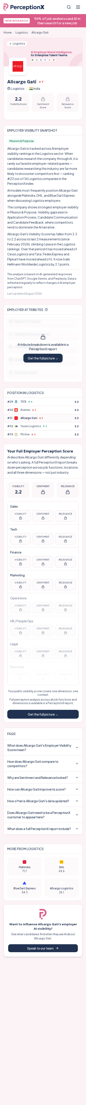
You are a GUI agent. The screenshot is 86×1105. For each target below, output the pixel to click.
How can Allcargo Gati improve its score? (36, 789)
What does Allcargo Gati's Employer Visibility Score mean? (39, 747)
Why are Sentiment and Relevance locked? (37, 778)
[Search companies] (69, 7)
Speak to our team (40, 948)
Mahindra (28, 195)
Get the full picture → (43, 358)
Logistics (21, 32)
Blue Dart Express (62, 195)
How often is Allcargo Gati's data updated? (38, 801)
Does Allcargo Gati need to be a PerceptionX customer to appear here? (38, 815)
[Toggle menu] (78, 7)
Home (8, 32)
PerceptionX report (60, 703)
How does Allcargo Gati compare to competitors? (32, 763)
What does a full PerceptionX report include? (39, 829)
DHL (40, 195)
